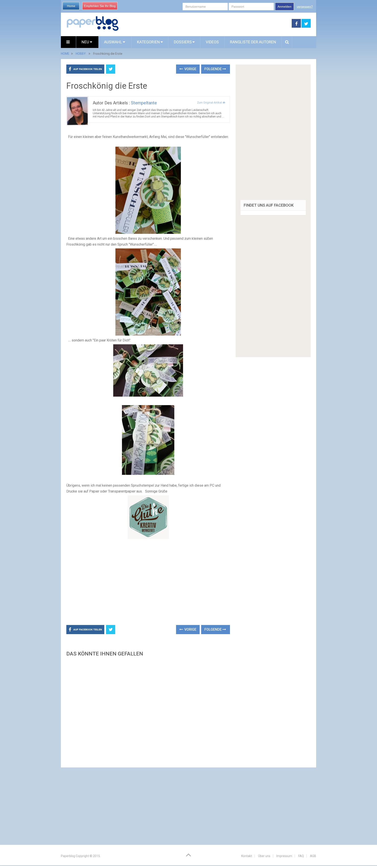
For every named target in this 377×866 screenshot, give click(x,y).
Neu (86, 42)
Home (71, 6)
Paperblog (68, 856)
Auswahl (113, 42)
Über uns (264, 856)
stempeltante (144, 102)
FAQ (301, 856)
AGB (313, 856)
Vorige (189, 69)
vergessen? (305, 6)
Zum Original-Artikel (210, 102)
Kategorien (148, 42)
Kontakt (246, 856)
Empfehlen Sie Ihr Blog (100, 6)
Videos (212, 42)
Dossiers (183, 42)
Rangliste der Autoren (253, 42)
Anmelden (284, 6)
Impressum (284, 856)
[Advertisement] (205, 23)
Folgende (213, 69)
